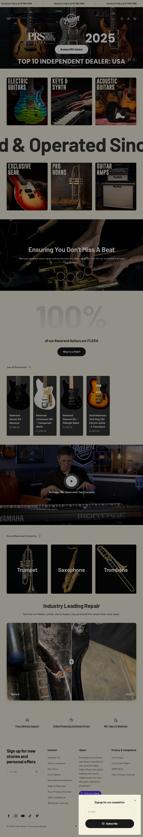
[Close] (135, 800)
